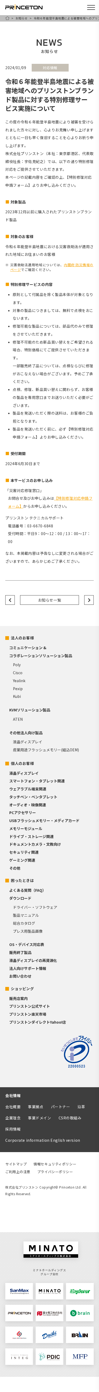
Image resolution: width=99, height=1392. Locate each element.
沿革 (81, 1106)
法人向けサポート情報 (27, 968)
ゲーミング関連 (22, 860)
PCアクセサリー (22, 812)
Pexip (18, 688)
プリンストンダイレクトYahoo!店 (37, 1022)
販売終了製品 (20, 952)
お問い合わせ (20, 976)
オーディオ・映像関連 (27, 804)
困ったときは (22, 880)
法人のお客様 (22, 637)
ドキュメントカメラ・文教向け (35, 844)
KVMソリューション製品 (29, 709)
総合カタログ (24, 923)
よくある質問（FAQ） (27, 890)
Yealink (19, 680)
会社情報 (13, 1095)
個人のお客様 (22, 763)
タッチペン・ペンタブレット (33, 796)
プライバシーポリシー (55, 1171)
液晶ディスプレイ (27, 741)
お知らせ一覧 (49, 600)
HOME (7, 18)
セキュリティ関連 (24, 852)
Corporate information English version (42, 1140)
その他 (14, 868)
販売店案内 (18, 998)
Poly (17, 664)
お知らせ (22, 18)
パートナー (60, 1106)
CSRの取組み (70, 1117)
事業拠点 (35, 1106)
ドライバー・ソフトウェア (35, 907)
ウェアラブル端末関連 (27, 788)
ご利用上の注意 (17, 1171)
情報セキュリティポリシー (55, 1163)
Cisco (17, 672)
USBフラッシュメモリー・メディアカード (44, 820)
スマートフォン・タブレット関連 (37, 780)
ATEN (18, 719)
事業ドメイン (39, 1117)
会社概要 (13, 1106)
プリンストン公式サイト (29, 1006)
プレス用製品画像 (28, 931)
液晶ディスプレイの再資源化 (33, 960)
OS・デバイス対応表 (26, 944)
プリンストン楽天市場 (27, 1014)
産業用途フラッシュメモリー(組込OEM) (46, 749)
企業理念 (13, 1117)
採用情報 (13, 1129)
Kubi (17, 696)
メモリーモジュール (25, 828)
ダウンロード (20, 898)
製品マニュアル (26, 915)
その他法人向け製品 (26, 732)
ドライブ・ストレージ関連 (31, 836)
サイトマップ (16, 1163)
